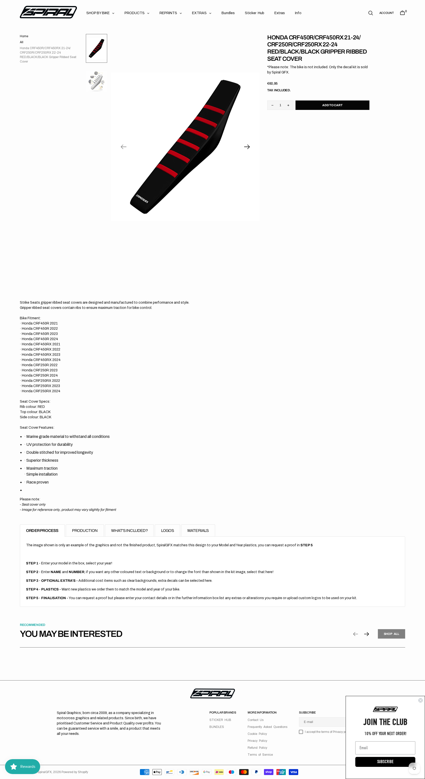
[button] (386, 13)
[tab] (42, 530)
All (21, 42)
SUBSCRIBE (385, 761)
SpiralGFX (44, 772)
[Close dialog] (420, 700)
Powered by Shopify (75, 772)
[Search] (370, 13)
